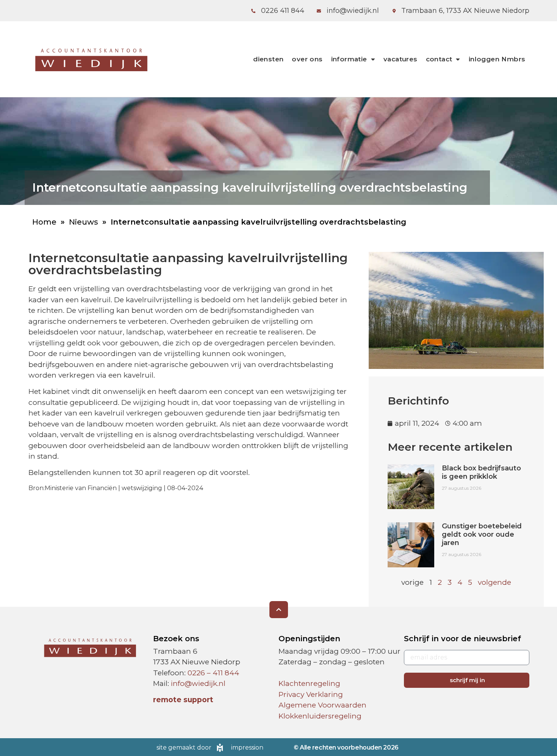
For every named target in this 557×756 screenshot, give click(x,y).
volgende (494, 582)
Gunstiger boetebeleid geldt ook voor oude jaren (482, 534)
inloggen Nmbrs (497, 59)
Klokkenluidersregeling (319, 716)
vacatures (400, 59)
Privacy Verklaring (310, 694)
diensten (268, 59)
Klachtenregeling (309, 683)
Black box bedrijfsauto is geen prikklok (481, 472)
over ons (307, 59)
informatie (349, 59)
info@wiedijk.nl (198, 683)
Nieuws (83, 221)
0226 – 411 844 (213, 673)
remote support (183, 699)
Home (44, 221)
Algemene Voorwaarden (322, 705)
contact (439, 59)
